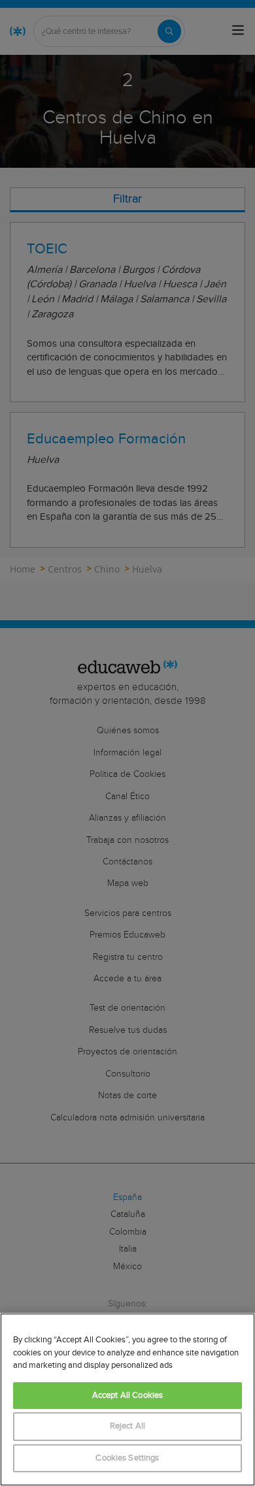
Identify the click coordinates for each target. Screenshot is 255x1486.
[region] (127, 1399)
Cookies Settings (127, 1458)
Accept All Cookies (127, 1395)
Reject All (127, 1426)
